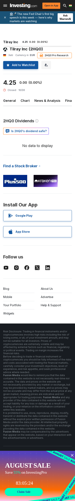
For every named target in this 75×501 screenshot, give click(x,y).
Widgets (8, 313)
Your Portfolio (12, 305)
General (9, 101)
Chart (25, 101)
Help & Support (51, 305)
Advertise (47, 297)
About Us (47, 288)
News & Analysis (47, 101)
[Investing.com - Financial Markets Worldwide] (23, 5)
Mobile (7, 297)
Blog (6, 288)
